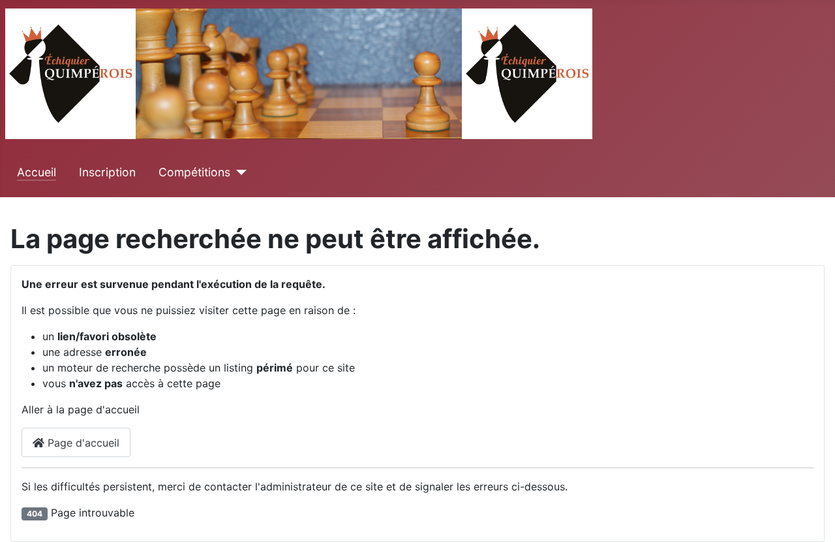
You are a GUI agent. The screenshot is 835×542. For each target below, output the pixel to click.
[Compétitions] (238, 172)
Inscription (107, 172)
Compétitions (194, 172)
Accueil (36, 172)
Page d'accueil (81, 442)
